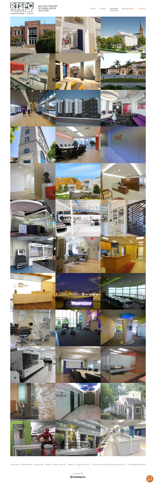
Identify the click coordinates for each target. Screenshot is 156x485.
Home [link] (93, 8)
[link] (34, 8)
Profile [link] (103, 8)
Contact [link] (142, 8)
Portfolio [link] (114, 8)
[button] (149, 478)
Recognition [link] (128, 8)
